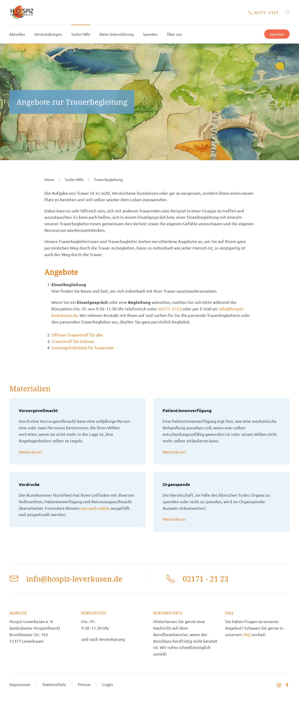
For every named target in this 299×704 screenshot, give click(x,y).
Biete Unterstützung (117, 34)
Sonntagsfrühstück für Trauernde (82, 347)
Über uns (174, 34)
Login (107, 684)
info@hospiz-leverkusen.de (74, 579)
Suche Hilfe (80, 34)
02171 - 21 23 (205, 579)
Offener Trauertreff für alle (77, 334)
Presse (84, 684)
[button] (287, 12)
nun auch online (95, 508)
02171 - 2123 (265, 12)
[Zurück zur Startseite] (21, 12)
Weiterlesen (30, 451)
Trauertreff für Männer (72, 341)
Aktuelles (17, 34)
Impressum (20, 684)
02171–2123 (170, 308)
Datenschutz (54, 684)
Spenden (150, 34)
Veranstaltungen (48, 34)
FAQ (247, 634)
